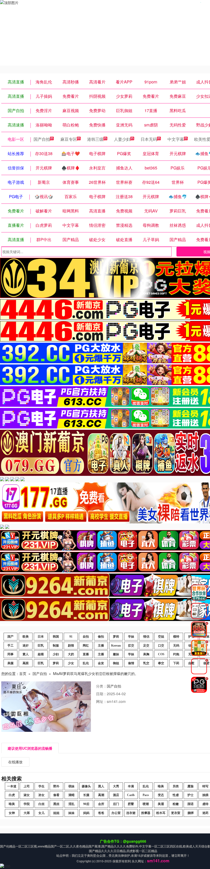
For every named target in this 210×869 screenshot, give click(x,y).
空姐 (161, 636)
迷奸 (26, 645)
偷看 (56, 795)
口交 (161, 645)
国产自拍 (42, 139)
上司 (27, 786)
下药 (176, 663)
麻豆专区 (68, 139)
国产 (10, 636)
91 (70, 636)
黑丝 (56, 804)
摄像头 (86, 786)
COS (161, 654)
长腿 (86, 795)
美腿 (10, 663)
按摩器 (145, 813)
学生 (41, 786)
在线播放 (15, 761)
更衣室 (175, 813)
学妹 (131, 636)
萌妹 (71, 786)
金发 (101, 663)
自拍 (86, 636)
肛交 (131, 645)
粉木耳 (160, 813)
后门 (116, 804)
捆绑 (190, 813)
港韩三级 (95, 139)
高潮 (101, 795)
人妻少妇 (122, 139)
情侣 (146, 636)
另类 (176, 786)
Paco (146, 795)
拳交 (161, 663)
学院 (27, 804)
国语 (190, 804)
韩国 (56, 636)
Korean (116, 645)
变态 (161, 795)
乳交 (146, 663)
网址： (101, 701)
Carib (131, 795)
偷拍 (101, 636)
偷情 (131, 663)
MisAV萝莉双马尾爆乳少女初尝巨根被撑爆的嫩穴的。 (95, 673)
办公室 (116, 813)
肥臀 (131, 804)
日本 (41, 636)
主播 (101, 645)
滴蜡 (71, 795)
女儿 (41, 813)
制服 (56, 645)
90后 (86, 804)
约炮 (176, 654)
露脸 (190, 786)
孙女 (41, 795)
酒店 (116, 795)
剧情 (71, 645)
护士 (190, 795)
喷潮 (146, 804)
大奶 (71, 654)
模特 (176, 636)
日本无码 (149, 139)
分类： (101, 686)
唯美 (161, 786)
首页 (22, 673)
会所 (101, 804)
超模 (41, 654)
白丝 (41, 804)
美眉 (161, 804)
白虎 (12, 795)
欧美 (26, 636)
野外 (56, 786)
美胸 (146, 654)
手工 (10, 645)
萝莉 (116, 636)
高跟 (26, 663)
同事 (10, 654)
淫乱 (71, 804)
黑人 (101, 786)
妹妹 (71, 813)
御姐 (116, 663)
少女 (71, 663)
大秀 (116, 786)
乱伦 (86, 663)
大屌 (27, 813)
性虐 (176, 795)
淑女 (27, 795)
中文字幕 (175, 139)
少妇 (56, 654)
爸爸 (101, 813)
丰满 (131, 786)
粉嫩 (176, 804)
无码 (176, 645)
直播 (86, 654)
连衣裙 (130, 813)
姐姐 (56, 813)
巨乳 (41, 645)
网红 (86, 645)
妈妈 (86, 813)
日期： (101, 693)
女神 (12, 813)
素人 (26, 654)
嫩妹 (116, 654)
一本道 (11, 786)
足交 (146, 645)
